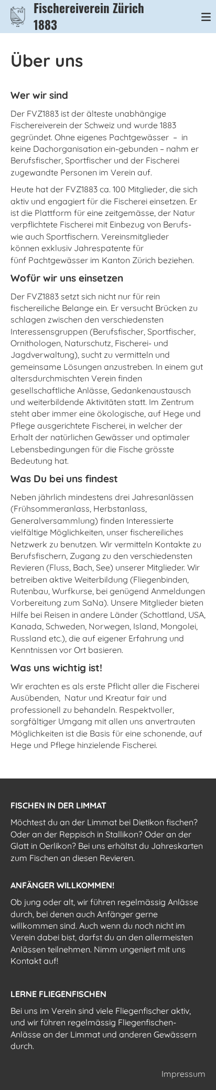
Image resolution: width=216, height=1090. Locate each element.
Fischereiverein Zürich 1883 (89, 16)
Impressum (183, 1073)
